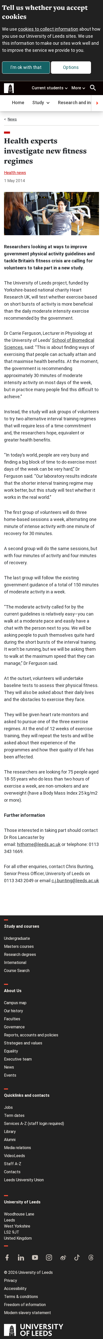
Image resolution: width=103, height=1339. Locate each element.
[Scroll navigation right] (97, 103)
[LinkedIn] (21, 1258)
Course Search (17, 970)
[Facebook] (7, 1258)
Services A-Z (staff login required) (34, 1123)
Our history (13, 1010)
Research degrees (20, 954)
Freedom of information (25, 1304)
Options (71, 67)
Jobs (8, 1107)
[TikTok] (77, 1258)
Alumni (10, 1139)
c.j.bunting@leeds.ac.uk (75, 880)
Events (10, 1075)
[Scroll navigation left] (6, 103)
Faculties (12, 1019)
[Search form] (93, 87)
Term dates (14, 1115)
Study (38, 102)
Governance (14, 1027)
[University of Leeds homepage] (9, 88)
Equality (11, 1051)
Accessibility (15, 1288)
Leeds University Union (24, 1180)
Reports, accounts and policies (31, 1035)
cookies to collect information (48, 29)
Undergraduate (17, 938)
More (76, 88)
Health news (15, 172)
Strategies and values (23, 1043)
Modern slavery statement (27, 1312)
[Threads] (91, 1258)
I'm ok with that (26, 67)
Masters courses (19, 946)
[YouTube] (35, 1258)
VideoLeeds (14, 1155)
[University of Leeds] (33, 1330)
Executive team (18, 1059)
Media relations (17, 1147)
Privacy (10, 1280)
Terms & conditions (21, 1296)
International (15, 962)
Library (10, 1131)
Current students (48, 88)
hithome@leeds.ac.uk (38, 844)
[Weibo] (63, 1258)
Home (18, 102)
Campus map (15, 1002)
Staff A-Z (12, 1163)
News (12, 119)
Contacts (12, 1171)
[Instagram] (49, 1258)
